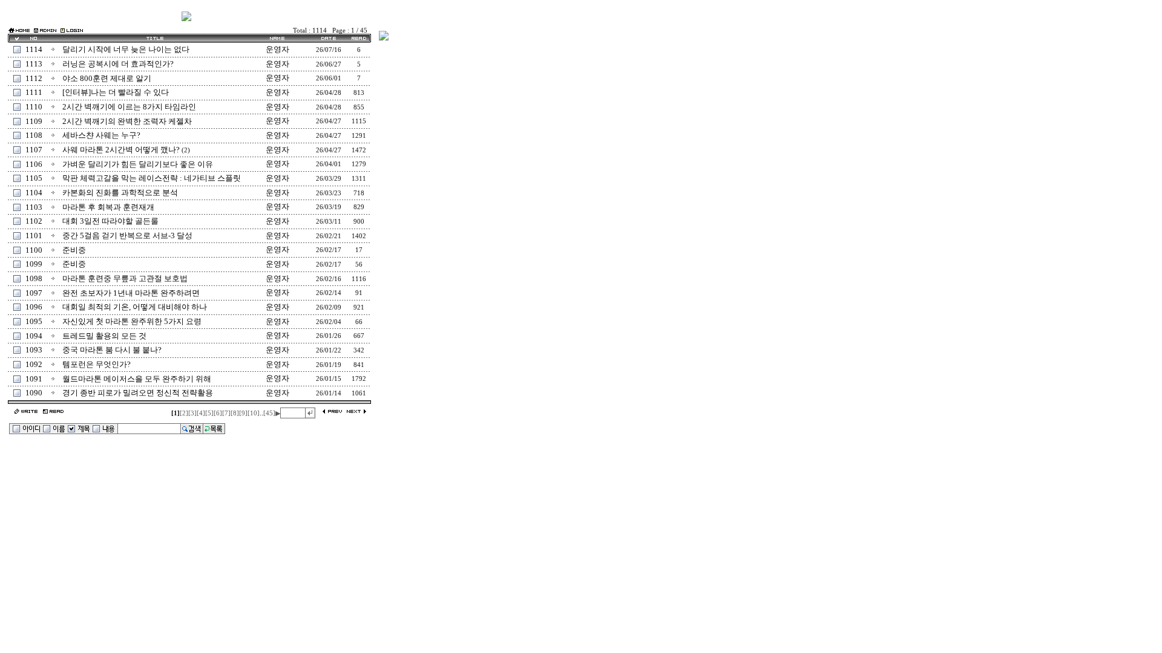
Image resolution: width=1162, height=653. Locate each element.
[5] (209, 413)
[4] (201, 413)
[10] (254, 413)
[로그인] (72, 29)
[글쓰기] (26, 412)
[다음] (356, 412)
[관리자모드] (45, 29)
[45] (269, 413)
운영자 (277, 49)
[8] (235, 413)
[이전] (332, 412)
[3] (192, 413)
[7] (226, 413)
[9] (243, 413)
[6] (218, 413)
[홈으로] (19, 31)
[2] (184, 413)
